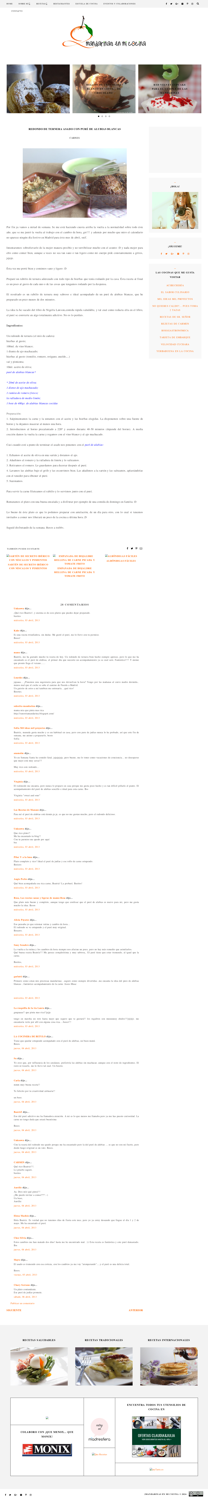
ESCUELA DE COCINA (87, 3)
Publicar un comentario (22, 1303)
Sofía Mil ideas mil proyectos (29, 728)
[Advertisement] (162, 149)
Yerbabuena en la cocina (175, 351)
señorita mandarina (24, 706)
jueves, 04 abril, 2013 (25, 1048)
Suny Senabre (21, 945)
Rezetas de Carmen (175, 323)
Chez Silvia (20, 1237)
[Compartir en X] (132, 548)
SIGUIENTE (13, 1310)
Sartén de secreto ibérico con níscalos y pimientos (28, 566)
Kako (17, 630)
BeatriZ (18, 1112)
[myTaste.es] (156, 1469)
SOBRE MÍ (24, 3)
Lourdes (18, 677)
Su (15, 1058)
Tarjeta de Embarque (175, 337)
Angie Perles (20, 879)
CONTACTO (17, 11)
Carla (17, 1080)
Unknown (19, 608)
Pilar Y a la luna (23, 857)
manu (17, 652)
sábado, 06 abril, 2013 (25, 1296)
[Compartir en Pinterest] (136, 548)
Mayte (17, 1259)
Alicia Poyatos (21, 919)
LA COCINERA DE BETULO (30, 1036)
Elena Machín (21, 1215)
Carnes (75, 137)
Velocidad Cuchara (175, 344)
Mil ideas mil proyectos (175, 298)
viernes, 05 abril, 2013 (25, 1274)
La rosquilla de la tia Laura (29, 1008)
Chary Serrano (22, 1285)
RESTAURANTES (61, 3)
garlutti (18, 976)
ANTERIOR (136, 1310)
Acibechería (175, 285)
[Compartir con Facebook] (127, 548)
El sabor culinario (175, 292)
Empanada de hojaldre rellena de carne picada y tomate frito (74, 572)
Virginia (18, 781)
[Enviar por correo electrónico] (141, 548)
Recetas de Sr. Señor (175, 316)
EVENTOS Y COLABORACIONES (120, 3)
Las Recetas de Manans (26, 809)
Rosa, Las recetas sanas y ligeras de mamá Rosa (39, 898)
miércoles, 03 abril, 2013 (27, 620)
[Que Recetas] (99, 1454)
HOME (9, 3)
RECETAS (41, 3)
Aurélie (18, 1187)
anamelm (19, 753)
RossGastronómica (175, 330)
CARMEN (19, 1162)
